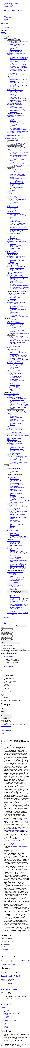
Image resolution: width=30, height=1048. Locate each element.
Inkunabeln (13, 244)
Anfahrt (6, 1017)
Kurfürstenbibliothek (15, 247)
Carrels (12, 119)
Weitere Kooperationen (16, 545)
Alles (13, 648)
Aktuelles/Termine (15, 575)
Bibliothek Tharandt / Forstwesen (18, 66)
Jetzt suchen (4, 642)
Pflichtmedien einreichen (13, 454)
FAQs (5, 1019)
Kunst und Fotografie (12, 197)
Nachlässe (10, 211)
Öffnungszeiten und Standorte (15, 51)
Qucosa (9, 426)
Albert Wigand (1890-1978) (17, 226)
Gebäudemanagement (15, 492)
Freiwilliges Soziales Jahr (16, 524)
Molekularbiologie (22, 846)
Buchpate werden (14, 374)
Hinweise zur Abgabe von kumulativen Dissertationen (17, 449)
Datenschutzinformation (16, 459)
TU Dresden (7, 1016)
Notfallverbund (14, 582)
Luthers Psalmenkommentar (17, 174)
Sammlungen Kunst (15, 202)
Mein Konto (7, 667)
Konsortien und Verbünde (16, 601)
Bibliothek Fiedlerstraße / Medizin (18, 64)
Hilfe (8, 645)
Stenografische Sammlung (16, 172)
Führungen (13, 94)
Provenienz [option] (7, 688)
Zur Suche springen (9, 6)
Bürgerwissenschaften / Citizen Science (17, 291)
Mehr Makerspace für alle (16, 324)
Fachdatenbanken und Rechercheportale (15, 258)
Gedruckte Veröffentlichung (17, 447)
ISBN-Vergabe (14, 463)
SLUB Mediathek (14, 125)
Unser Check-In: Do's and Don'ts (18, 67)
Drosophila (14, 846)
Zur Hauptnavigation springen (11, 2)
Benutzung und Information (17, 484)
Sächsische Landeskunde (14, 233)
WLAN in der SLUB (15, 69)
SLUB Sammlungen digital (14, 248)
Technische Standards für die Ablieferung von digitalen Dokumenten (17, 306)
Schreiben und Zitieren (13, 263)
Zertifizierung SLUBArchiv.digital (19, 316)
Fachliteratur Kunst (15, 201)
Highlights (13, 196)
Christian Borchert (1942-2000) (18, 232)
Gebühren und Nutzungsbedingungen (19, 333)
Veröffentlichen (7, 392)
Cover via (8, 964)
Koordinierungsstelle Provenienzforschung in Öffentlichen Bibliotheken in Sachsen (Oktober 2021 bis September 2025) (19, 605)
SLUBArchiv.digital (12, 300)
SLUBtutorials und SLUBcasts (18, 271)
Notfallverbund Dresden (16, 544)
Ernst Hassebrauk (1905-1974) (18, 227)
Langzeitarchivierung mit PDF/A (15, 428)
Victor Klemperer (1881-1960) (18, 223)
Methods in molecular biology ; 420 (20, 833)
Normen (12, 262)
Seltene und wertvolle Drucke (14, 239)
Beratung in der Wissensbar (17, 268)
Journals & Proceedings (16, 417)
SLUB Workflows (15, 315)
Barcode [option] (6, 679)
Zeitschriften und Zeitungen (17, 260)
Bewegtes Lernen (14, 122)
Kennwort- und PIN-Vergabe (17, 44)
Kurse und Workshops (16, 269)
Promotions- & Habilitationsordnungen (16, 452)
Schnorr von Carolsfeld (16, 221)
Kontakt (6, 19)
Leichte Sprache (8, 17)
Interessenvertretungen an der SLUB (19, 500)
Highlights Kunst (14, 203)
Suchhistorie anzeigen (18, 650)
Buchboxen (13, 121)
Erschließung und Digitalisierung (18, 560)
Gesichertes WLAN (15, 45)
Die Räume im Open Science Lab (18, 357)
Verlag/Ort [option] (6, 685)
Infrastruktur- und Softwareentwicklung (15, 562)
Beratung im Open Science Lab (18, 358)
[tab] (16, 659)
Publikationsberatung (12, 440)
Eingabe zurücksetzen (21, 625)
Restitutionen (13, 589)
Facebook (6, 1024)
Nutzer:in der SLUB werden (14, 39)
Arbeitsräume (13, 328)
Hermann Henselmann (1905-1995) (19, 229)
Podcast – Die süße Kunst (16, 150)
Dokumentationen (14, 588)
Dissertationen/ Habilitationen (14, 441)
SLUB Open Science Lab (13, 349)
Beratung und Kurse (12, 265)
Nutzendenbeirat (14, 471)
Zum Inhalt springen (9, 5)
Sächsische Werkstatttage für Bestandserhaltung (17, 580)
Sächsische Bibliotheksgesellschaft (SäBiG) (18, 360)
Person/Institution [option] (8, 675)
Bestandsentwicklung (15, 483)
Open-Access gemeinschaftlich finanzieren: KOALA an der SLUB (19, 403)
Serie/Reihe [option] (7, 687)
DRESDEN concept (15, 542)
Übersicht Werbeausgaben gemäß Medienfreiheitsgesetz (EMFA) (18, 537)
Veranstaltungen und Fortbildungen (19, 598)
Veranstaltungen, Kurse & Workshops (19, 340)
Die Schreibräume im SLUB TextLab (19, 337)
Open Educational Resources (14, 434)
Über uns (12, 425)
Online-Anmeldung (15, 42)
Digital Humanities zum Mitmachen (19, 285)
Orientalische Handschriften (17, 187)
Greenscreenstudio (15, 128)
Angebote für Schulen (12, 134)
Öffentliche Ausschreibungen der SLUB (17, 569)
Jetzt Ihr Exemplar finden (7, 949)
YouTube (6, 1026)
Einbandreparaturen (15, 385)
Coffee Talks (13, 95)
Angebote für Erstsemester (13, 135)
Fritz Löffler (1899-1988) (16, 224)
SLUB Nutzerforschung (13, 390)
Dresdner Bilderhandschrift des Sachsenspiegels (18, 179)
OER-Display (13, 437)
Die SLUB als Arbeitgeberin (17, 513)
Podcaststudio (13, 126)
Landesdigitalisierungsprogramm (18, 555)
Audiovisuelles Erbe (12, 140)
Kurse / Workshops (15, 93)
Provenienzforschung (12, 583)
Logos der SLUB (14, 535)
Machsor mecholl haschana (17, 181)
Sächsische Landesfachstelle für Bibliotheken (18, 592)
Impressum (6, 1010)
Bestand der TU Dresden (9, 989)
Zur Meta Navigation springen (11, 3)
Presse (9, 529)
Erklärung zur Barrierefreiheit (11, 1013)
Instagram (6, 1023)
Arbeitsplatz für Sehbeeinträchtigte (19, 131)
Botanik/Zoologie (14, 379)
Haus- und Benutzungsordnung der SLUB (17, 613)
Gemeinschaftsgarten (15, 345)
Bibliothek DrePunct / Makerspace (19, 57)
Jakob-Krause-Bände (15, 245)
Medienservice (14, 608)
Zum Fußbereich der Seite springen (13, 7)
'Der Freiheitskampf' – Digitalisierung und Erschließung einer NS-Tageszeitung (19, 288)
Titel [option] (5, 677)
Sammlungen (13, 194)
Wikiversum (13, 299)
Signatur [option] (6, 684)
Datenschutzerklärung (9, 1011)
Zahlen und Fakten (12, 503)
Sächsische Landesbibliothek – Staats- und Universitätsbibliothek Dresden (11, 11)
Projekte (10, 547)
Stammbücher (13, 171)
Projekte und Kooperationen (17, 366)
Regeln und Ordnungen (16, 50)
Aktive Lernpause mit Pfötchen (18, 124)
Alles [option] (5, 674)
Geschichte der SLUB (15, 508)
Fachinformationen (15, 597)
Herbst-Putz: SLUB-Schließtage (18, 70)
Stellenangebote (14, 520)
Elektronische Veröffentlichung (18, 446)
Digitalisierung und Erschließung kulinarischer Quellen (18, 155)
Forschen (6, 250)
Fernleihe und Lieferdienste (17, 82)
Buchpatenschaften (12, 371)
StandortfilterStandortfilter (7, 972)
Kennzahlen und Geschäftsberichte (19, 506)
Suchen (3, 627)
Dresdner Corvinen (15, 184)
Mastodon (6, 1027)
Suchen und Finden (12, 254)
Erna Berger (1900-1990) (16, 230)
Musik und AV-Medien (16, 490)
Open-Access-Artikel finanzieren (18, 398)
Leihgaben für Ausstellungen (17, 109)
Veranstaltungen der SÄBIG (17, 364)
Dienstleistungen (14, 313)
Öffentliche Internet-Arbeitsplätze (18, 129)
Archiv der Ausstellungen (16, 107)
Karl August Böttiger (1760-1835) (18, 214)
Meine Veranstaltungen (16, 101)
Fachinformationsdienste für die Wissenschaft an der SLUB (18, 565)
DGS (5, 16)
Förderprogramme (14, 610)
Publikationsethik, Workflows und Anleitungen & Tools (18, 422)
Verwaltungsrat (14, 473)
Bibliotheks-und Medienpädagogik (19, 600)
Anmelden (6, 14)
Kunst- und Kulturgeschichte (17, 380)
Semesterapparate (14, 84)
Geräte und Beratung (15, 326)
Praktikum (12, 527)
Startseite (3, 32)
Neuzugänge (13, 162)
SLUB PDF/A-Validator (16, 432)
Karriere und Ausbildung (13, 388)
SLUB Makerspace (12, 321)
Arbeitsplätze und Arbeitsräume (15, 113)
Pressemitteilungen (15, 532)
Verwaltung (13, 495)
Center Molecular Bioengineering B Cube (15, 997)
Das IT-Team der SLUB (16, 521)
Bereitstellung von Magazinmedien (19, 85)
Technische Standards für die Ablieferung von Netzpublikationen (19, 461)
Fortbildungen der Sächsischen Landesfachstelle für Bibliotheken (18, 99)
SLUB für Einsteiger (12, 253)
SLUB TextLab (11, 334)
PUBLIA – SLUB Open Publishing (15, 410)
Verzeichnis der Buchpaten (17, 376)
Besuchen (6, 36)
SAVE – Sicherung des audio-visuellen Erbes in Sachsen (17, 144)
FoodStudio (10, 348)
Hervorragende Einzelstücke (17, 163)
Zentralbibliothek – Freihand (10, 976)
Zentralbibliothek (14, 56)
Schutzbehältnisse (14, 386)
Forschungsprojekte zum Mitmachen (19, 296)
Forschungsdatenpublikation (14, 438)
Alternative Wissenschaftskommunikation (17, 419)
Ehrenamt (9, 389)
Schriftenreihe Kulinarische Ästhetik (19, 152)
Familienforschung (15, 297)
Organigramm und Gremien (14, 468)
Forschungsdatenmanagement (14, 272)
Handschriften (11, 168)
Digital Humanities (12, 274)
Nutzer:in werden (8, 666)
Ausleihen (10, 76)
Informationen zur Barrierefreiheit (15, 75)
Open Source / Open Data (13, 370)
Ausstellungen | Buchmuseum (15, 103)
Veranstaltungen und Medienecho (18, 158)
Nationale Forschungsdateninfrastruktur (17, 550)
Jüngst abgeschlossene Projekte (18, 567)
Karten (9, 191)
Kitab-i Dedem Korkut (16, 186)
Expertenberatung (14, 312)
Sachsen (12, 383)
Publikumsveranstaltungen (17, 91)
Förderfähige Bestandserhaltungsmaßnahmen (18, 577)
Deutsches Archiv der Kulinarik (15, 146)
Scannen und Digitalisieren (14, 132)
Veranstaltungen (11, 88)
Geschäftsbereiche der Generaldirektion (15, 481)
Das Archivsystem (14, 303)
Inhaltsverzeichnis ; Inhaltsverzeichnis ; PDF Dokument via (15, 961)
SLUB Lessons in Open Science (18, 355)
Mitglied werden (14, 367)
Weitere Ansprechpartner (16, 502)
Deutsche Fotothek (15, 486)
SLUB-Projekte (14, 586)
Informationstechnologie (16, 493)
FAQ (5, 20)
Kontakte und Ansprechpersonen (18, 368)
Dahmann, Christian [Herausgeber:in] (18, 830)
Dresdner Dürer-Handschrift (17, 183)
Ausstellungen (13, 153)
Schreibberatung (14, 339)
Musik (9, 205)
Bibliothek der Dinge (15, 86)
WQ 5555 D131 (10, 979)
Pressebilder (13, 533)
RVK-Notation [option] (7, 682)
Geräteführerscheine (15, 327)
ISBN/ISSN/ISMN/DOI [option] (10, 681)
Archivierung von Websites (17, 458)
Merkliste (6, 665)
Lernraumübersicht (15, 118)
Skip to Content (5, 695)
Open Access (11, 395)
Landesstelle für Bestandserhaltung (16, 570)
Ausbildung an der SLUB (16, 523)
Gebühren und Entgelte (13, 614)
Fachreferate (13, 496)
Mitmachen (7, 318)
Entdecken (6, 137)
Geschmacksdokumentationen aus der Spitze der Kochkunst (19, 166)
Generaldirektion (14, 479)
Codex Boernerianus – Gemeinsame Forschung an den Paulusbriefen (19, 277)
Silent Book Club (14, 97)
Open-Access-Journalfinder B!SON (19, 405)
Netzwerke (10, 539)
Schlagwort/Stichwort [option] (9, 678)
